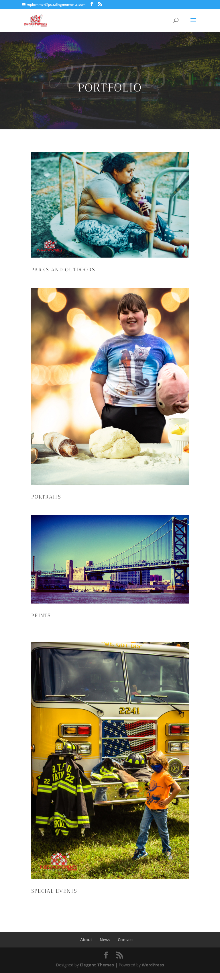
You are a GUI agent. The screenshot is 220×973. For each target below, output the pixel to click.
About (86, 939)
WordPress (153, 965)
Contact (125, 939)
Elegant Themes (97, 965)
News (105, 939)
